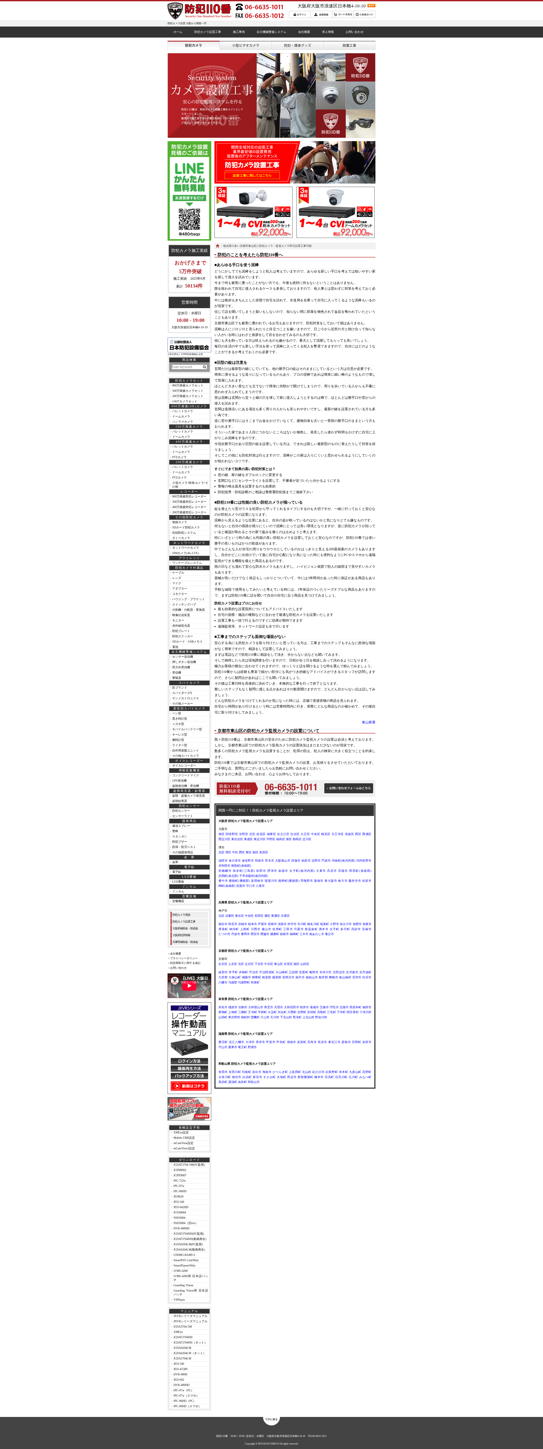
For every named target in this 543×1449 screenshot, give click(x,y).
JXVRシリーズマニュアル (190, 1316)
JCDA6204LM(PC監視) (188, 1244)
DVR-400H (180, 1374)
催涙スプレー (181, 825)
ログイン (299, 14)
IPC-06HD (180, 1191)
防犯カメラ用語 (181, 914)
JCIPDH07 (180, 1175)
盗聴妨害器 (179, 801)
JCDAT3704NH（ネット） (190, 1342)
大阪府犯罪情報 (181, 935)
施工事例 (239, 32)
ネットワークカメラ (185, 547)
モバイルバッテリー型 (187, 729)
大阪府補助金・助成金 (185, 928)
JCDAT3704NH (183, 1337)
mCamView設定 (183, 1143)
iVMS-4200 (181, 1270)
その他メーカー (182, 703)
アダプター (179, 588)
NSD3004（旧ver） (186, 1223)
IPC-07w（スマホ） (186, 1395)
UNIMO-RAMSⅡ (185, 1255)
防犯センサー (181, 810)
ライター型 (179, 745)
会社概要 (304, 32)
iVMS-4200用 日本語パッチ (191, 1278)
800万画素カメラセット (187, 385)
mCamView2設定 (184, 1148)
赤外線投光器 (181, 625)
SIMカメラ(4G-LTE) (185, 553)
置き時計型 (179, 718)
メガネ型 (178, 724)
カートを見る (343, 14)
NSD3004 (179, 1217)
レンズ (176, 578)
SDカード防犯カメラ (186, 527)
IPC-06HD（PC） (185, 1401)
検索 (204, 367)
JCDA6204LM (182, 1347)
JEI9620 (178, 1196)
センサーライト (182, 816)
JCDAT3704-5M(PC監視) (189, 1164)
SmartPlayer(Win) (184, 1265)
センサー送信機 (182, 656)
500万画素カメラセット (187, 390)
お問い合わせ (355, 32)
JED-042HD (181, 1207)
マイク (176, 583)
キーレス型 (179, 734)
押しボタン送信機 (184, 662)
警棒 (175, 831)
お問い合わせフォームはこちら (348, 788)
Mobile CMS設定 (184, 1137)
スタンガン (179, 836)
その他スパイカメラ (185, 755)
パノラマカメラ (182, 421)
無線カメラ (179, 522)
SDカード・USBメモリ (187, 641)
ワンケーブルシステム (187, 562)
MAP (371, 5)
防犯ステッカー (182, 636)
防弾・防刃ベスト (184, 847)
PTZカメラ (179, 457)
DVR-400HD (181, 1228)
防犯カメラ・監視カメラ (194, 45)
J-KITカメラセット (184, 401)
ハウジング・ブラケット (188, 599)
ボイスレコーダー (184, 765)
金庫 (175, 862)
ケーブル (178, 572)
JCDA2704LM (182, 1358)
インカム (178, 891)
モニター (178, 620)
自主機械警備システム (271, 32)
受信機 (176, 672)
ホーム (178, 32)
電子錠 (176, 871)
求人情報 (328, 32)
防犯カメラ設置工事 (207, 32)
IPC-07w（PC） (184, 1390)
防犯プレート (181, 631)
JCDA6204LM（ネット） (190, 1353)
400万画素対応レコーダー (189, 507)
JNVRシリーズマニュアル (190, 1321)
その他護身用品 (182, 852)
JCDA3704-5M (183, 1326)
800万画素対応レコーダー (189, 496)
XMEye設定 (181, 1132)
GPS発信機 (179, 780)
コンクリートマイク (185, 775)
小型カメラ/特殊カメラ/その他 (190, 484)
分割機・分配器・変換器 (188, 609)
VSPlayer (179, 1299)
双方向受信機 (181, 667)
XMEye (178, 1332)
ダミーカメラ (181, 538)
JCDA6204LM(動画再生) (189, 1249)
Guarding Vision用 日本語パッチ (191, 1292)
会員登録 (321, 14)
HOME (218, 246)
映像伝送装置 (181, 615)
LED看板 (178, 881)
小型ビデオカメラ (246, 45)
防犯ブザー (179, 841)
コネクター (179, 593)
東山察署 (368, 722)
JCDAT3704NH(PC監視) (189, 1233)
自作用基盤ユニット (185, 750)
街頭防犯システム (184, 532)
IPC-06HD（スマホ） (187, 1406)
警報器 (176, 678)
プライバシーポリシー (184, 958)
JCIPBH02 (180, 1170)
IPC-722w (180, 1180)
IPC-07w (179, 1186)
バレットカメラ (182, 411)
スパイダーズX (182, 693)
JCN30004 (180, 1212)
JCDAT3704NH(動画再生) (190, 1239)
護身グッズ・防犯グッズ (297, 45)
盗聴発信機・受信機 (185, 786)
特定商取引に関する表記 (185, 963)
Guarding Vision (183, 1285)
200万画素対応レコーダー (189, 512)
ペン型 (176, 713)
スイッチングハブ (184, 604)
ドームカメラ (181, 416)
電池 (175, 647)
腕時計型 (178, 739)
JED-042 (179, 1379)
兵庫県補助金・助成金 (185, 942)
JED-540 (179, 1201)
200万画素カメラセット (187, 396)
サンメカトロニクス (185, 698)
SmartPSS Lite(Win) (186, 1260)
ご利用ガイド (364, 14)
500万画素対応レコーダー (189, 501)
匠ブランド (179, 687)
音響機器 (178, 901)
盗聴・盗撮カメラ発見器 (188, 795)
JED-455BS (181, 1369)
